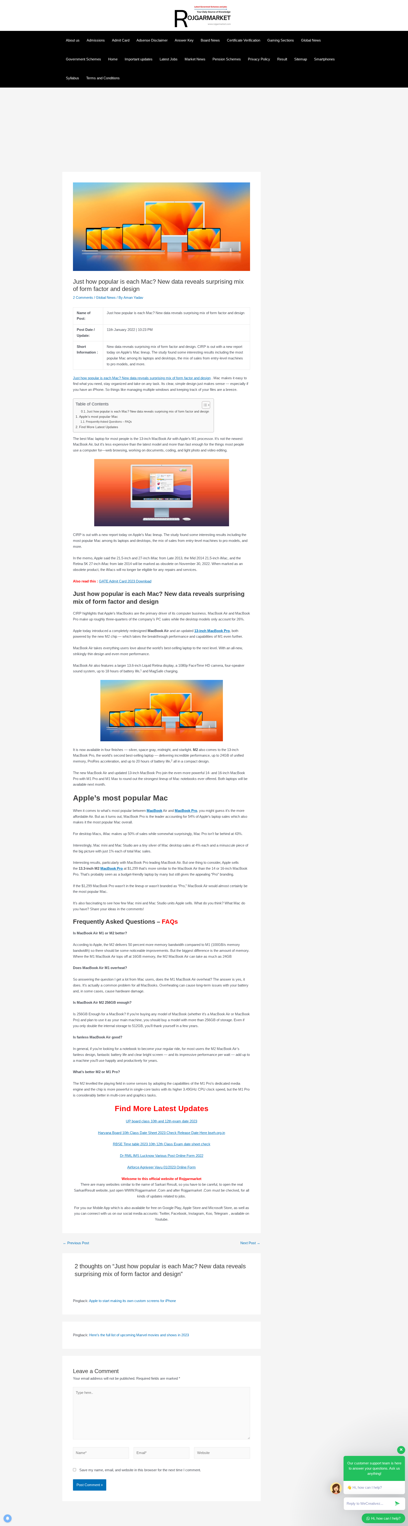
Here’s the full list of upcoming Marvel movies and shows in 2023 (139, 1335)
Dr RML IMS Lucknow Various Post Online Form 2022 (161, 1156)
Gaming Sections (280, 40)
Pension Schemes (226, 59)
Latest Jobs (169, 59)
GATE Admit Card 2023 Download (125, 581)
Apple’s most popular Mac (98, 416)
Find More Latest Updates (98, 427)
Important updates (139, 59)
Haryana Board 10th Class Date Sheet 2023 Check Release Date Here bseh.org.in (161, 1133)
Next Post (250, 1243)
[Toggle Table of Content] (203, 405)
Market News (195, 59)
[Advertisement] (161, 137)
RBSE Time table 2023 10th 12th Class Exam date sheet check (161, 1144)
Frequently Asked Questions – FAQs (109, 421)
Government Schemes (83, 59)
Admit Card (120, 40)
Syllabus (72, 78)
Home (113, 59)
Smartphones (324, 59)
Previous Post (76, 1243)
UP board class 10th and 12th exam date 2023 (161, 1121)
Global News (311, 40)
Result (282, 59)
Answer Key (184, 40)
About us (73, 40)
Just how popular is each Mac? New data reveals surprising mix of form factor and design (142, 378)
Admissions (96, 40)
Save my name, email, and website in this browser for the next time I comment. (140, 1470)
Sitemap (300, 59)
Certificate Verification (243, 40)
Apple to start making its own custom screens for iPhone (132, 1301)
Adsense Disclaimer (152, 40)
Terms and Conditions (103, 78)
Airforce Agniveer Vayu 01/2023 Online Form (161, 1167)
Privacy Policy (259, 59)
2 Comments (83, 297)
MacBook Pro (111, 868)
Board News (210, 40)
